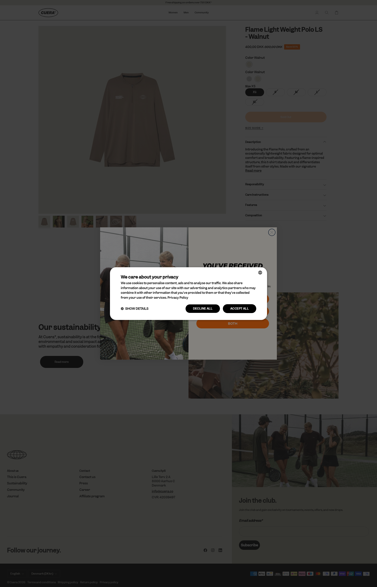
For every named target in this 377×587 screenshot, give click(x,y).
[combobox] (260, 272)
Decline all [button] (202, 309)
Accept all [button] (239, 309)
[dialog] (188, 293)
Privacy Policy (177, 298)
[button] (134, 308)
